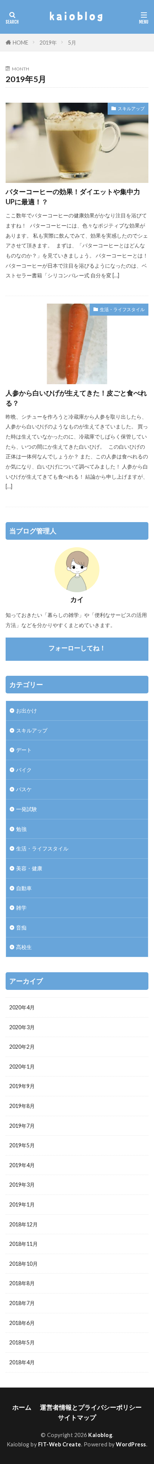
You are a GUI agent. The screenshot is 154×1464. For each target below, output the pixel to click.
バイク (24, 769)
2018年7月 (22, 1303)
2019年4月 (22, 1165)
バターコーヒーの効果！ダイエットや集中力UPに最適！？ (73, 196)
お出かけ (26, 710)
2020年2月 (22, 1046)
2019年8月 (22, 1106)
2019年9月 (22, 1086)
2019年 (48, 42)
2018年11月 (23, 1244)
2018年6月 (22, 1323)
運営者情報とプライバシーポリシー (91, 1407)
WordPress (131, 1444)
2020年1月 (22, 1066)
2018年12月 (23, 1224)
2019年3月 (22, 1184)
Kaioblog (100, 1435)
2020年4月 (22, 1007)
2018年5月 (22, 1342)
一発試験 (26, 809)
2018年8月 (22, 1283)
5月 (72, 42)
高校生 (24, 947)
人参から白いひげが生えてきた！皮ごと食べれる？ (76, 398)
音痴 (21, 927)
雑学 (21, 907)
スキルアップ (131, 108)
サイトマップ (77, 1417)
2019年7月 (22, 1126)
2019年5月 (22, 1145)
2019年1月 (22, 1204)
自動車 (24, 888)
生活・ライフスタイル (122, 309)
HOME (20, 42)
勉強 (21, 829)
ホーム (21, 1407)
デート (24, 750)
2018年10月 (23, 1263)
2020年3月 (22, 1027)
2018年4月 (22, 1362)
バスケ (24, 789)
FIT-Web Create (59, 1444)
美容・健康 (29, 868)
